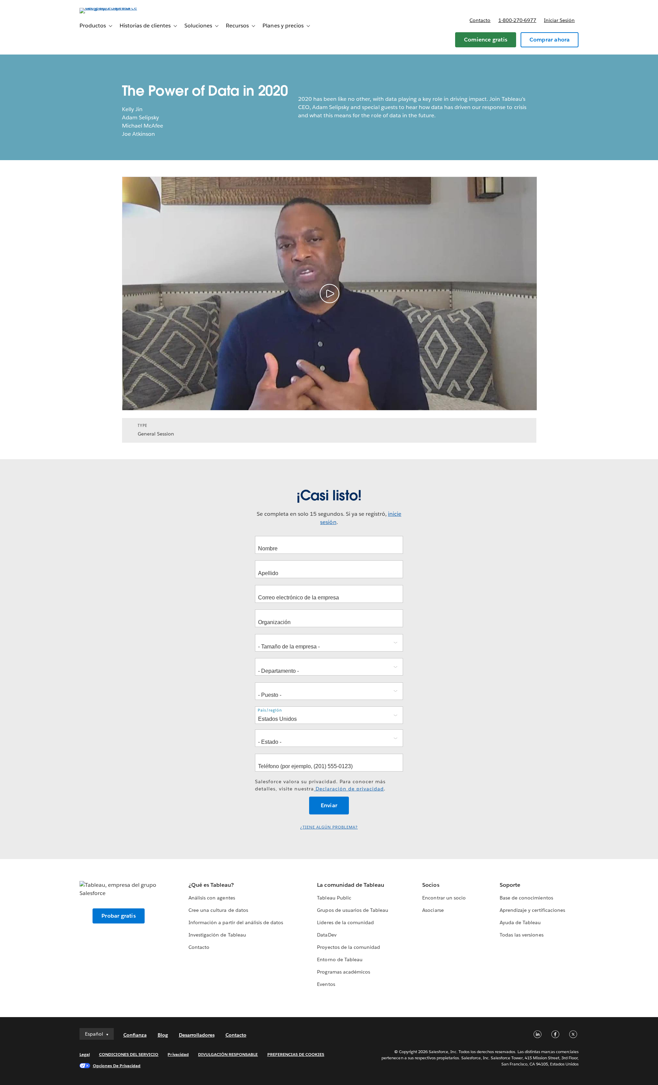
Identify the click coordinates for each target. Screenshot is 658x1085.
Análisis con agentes (211, 898)
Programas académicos (343, 972)
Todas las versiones (521, 935)
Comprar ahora (549, 39)
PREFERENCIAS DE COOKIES (296, 1054)
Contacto (480, 20)
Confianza (135, 1035)
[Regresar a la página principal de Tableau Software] (109, 7)
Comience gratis (485, 39)
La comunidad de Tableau (350, 885)
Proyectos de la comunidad (348, 947)
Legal (85, 1054)
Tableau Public (334, 898)
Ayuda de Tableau (520, 922)
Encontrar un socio (443, 898)
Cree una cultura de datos (218, 910)
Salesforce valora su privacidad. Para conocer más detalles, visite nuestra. (320, 785)
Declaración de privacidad (349, 789)
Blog (163, 1035)
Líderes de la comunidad (345, 922)
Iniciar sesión (559, 20)
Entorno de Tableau (339, 959)
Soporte (510, 885)
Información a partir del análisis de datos (235, 922)
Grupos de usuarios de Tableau (352, 910)
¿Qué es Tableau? (211, 885)
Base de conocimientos (526, 898)
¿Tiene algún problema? (329, 827)
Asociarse (432, 910)
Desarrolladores (197, 1035)
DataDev (326, 935)
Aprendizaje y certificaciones (532, 910)
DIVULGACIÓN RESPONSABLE (228, 1054)
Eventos (326, 984)
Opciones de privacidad (117, 1066)
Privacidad (178, 1054)
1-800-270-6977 (517, 20)
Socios (430, 885)
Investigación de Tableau (217, 935)
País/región (270, 710)
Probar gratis (118, 915)
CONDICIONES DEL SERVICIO (129, 1054)
